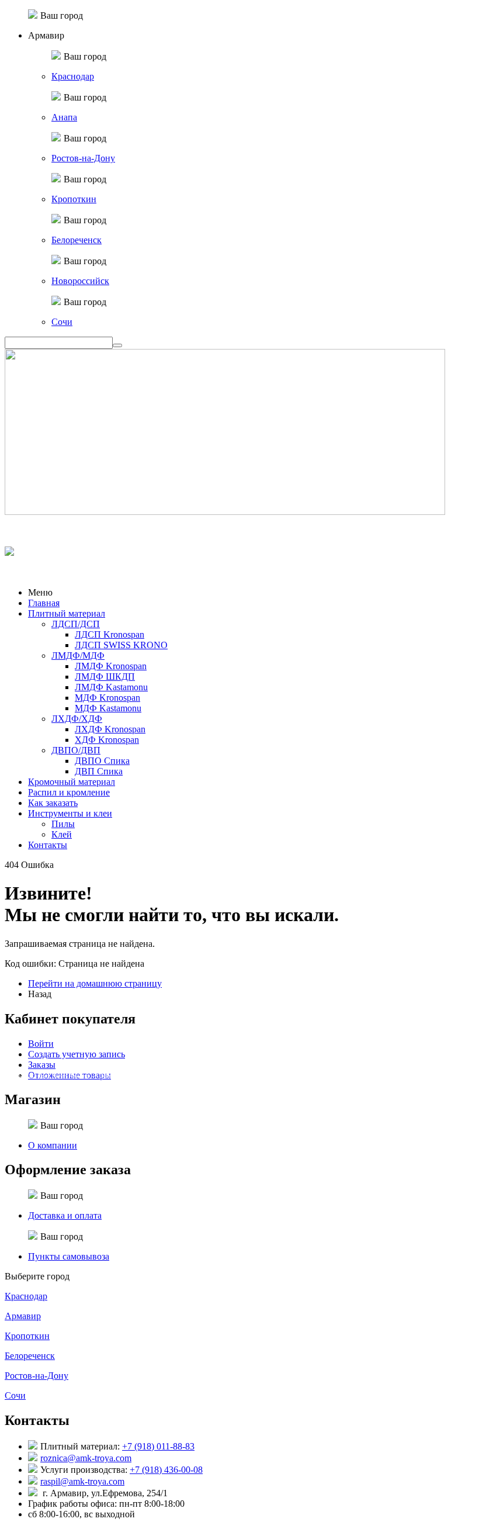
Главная (44, 603)
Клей (61, 834)
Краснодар (72, 76)
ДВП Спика (99, 771)
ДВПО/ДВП (75, 750)
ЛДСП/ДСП (75, 624)
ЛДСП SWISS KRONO (121, 645)
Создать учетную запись (76, 1054)
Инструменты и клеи (70, 813)
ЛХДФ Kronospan (110, 729)
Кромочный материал (71, 782)
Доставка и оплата (65, 1215)
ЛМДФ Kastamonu (111, 687)
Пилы (63, 824)
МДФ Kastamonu (108, 708)
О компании (52, 1145)
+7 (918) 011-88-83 (158, 1446)
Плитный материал (66, 613)
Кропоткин (73, 199)
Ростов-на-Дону (83, 158)
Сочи (61, 322)
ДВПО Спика (102, 761)
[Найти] (117, 345)
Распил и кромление (69, 792)
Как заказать (53, 803)
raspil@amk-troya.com (82, 1481)
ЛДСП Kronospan (109, 634)
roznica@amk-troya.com (85, 1458)
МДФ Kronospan (107, 698)
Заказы (41, 1065)
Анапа (64, 117)
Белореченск (76, 240)
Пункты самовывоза (68, 1256)
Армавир (23, 1316)
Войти (41, 1044)
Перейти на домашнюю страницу (95, 983)
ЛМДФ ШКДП (105, 677)
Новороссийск (80, 281)
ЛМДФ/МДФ (78, 655)
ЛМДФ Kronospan (111, 666)
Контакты (47, 845)
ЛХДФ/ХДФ (76, 719)
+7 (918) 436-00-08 (166, 1470)
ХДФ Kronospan (107, 740)
